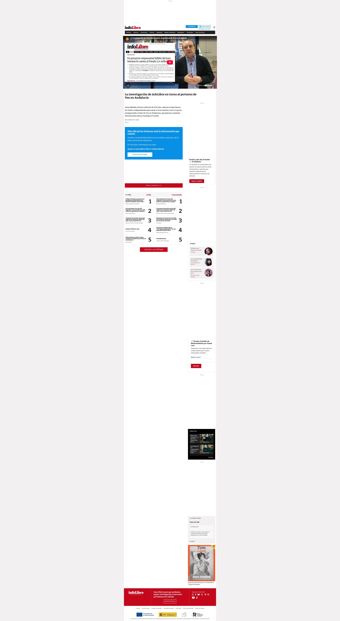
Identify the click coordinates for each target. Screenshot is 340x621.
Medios (127, 122)
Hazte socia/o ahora (140, 154)
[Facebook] (195, 594)
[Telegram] (205, 594)
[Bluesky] (199, 594)
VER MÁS (210, 457)
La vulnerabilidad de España (196, 260)
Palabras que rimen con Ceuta (196, 249)
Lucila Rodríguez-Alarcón (195, 263)
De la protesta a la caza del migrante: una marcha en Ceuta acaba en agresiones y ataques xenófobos (135, 210)
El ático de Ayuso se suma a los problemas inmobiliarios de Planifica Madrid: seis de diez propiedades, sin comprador (135, 201)
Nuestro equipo (145, 608)
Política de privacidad (188, 608)
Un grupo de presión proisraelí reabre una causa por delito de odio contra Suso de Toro (135, 219)
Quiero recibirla (196, 181)
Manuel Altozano (130, 213)
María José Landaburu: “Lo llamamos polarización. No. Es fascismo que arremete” (195, 439)
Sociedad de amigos (169, 608)
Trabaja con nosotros (156, 608)
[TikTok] (197, 597)
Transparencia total (204, 29)
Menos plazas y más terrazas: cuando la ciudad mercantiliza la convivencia (136, 238)
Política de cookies (199, 608)
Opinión (135, 32)
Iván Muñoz (129, 242)
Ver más (192, 541)
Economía (144, 32)
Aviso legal (178, 608)
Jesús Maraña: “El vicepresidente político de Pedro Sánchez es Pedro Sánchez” (195, 449)
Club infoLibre (199, 32)
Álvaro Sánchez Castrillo (132, 204)
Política (128, 32)
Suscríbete (191, 26)
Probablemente (161, 238)
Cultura (151, 32)
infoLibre (158, 223)
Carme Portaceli (130, 231)
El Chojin (193, 252)
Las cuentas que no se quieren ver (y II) (196, 271)
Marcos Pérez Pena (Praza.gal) (134, 223)
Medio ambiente (170, 32)
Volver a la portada (153, 250)
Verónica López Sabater (195, 276)
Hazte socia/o (170, 601)
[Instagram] (208, 594)
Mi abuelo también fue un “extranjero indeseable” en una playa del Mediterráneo (166, 229)
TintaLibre (189, 32)
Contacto (138, 608)
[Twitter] (202, 594)
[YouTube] (193, 597)
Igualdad (159, 32)
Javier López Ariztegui (162, 241)
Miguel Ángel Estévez (162, 232)
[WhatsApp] (193, 594)
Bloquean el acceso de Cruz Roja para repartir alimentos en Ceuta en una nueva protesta (166, 219)
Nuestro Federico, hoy (132, 229)
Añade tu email (196, 357)
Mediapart (180, 32)
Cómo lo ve (193, 431)
